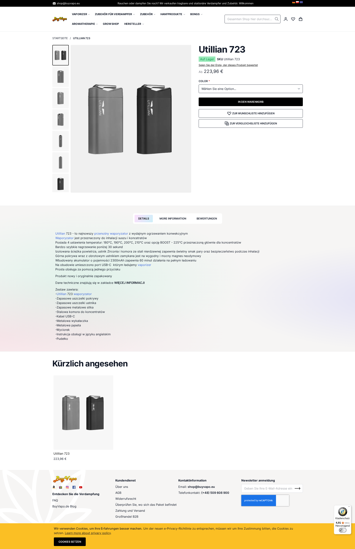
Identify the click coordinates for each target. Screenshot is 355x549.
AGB (118, 493)
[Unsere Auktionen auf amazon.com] (53, 487)
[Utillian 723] (83, 412)
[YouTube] (80, 487)
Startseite (60, 38)
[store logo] (59, 19)
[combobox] (252, 19)
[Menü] (349, 507)
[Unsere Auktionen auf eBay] (60, 487)
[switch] (342, 530)
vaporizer (144, 265)
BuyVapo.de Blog (64, 506)
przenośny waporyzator (111, 233)
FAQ (55, 500)
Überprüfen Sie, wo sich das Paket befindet (146, 504)
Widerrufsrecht (125, 499)
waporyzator (83, 294)
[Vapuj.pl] (297, 3)
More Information (173, 218)
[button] (60, 55)
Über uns (121, 487)
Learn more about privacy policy (88, 533)
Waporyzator (64, 238)
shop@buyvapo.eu (68, 3)
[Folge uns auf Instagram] (67, 487)
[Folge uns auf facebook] (73, 487)
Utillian (60, 233)
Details (143, 218)
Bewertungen (207, 218)
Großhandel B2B (126, 516)
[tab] (143, 218)
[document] (177, 536)
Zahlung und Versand (130, 510)
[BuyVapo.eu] (301, 3)
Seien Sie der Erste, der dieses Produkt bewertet (228, 65)
